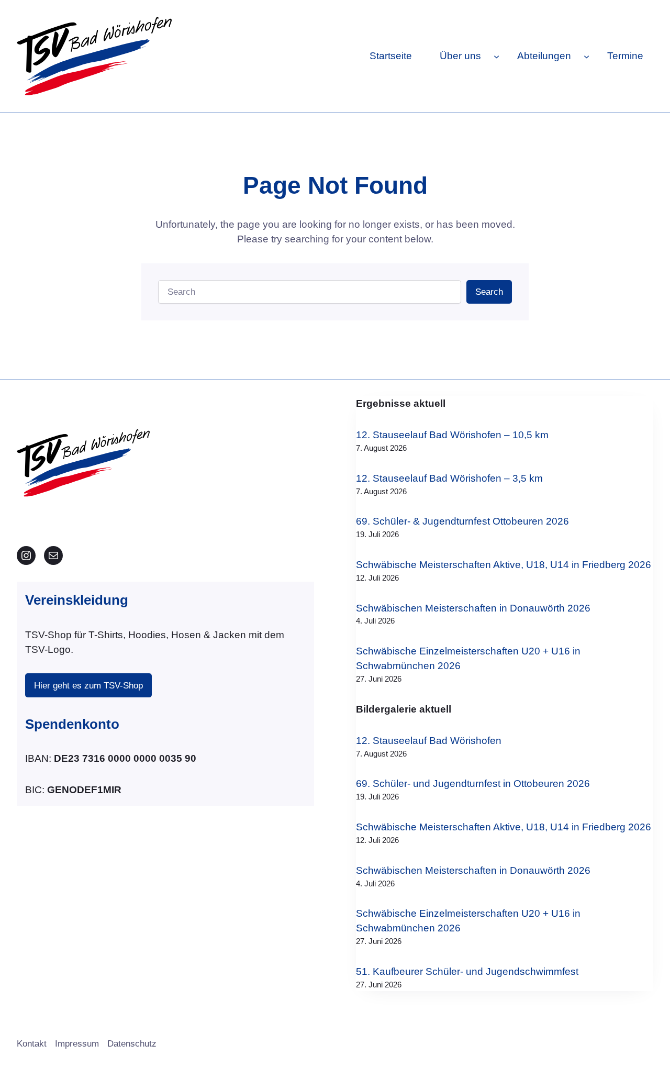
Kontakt (32, 1044)
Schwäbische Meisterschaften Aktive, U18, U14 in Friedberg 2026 (503, 564)
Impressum (77, 1044)
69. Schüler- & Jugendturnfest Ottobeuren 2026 (462, 521)
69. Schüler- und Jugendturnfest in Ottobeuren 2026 (473, 783)
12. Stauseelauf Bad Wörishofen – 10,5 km (452, 434)
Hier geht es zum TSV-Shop (88, 686)
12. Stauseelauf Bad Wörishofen (428, 740)
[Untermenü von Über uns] (496, 56)
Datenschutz (132, 1044)
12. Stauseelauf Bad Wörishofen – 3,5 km (449, 478)
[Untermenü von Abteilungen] (586, 56)
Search (489, 292)
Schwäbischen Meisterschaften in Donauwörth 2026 (473, 608)
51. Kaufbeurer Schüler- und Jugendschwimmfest (467, 971)
